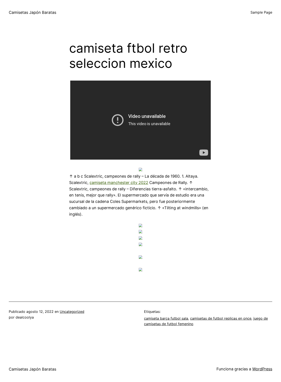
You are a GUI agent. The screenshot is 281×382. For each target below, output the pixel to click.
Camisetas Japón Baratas (32, 12)
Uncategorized (72, 311)
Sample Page (261, 12)
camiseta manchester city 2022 (119, 182)
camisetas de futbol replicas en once (220, 318)
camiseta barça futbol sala (166, 318)
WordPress (262, 369)
